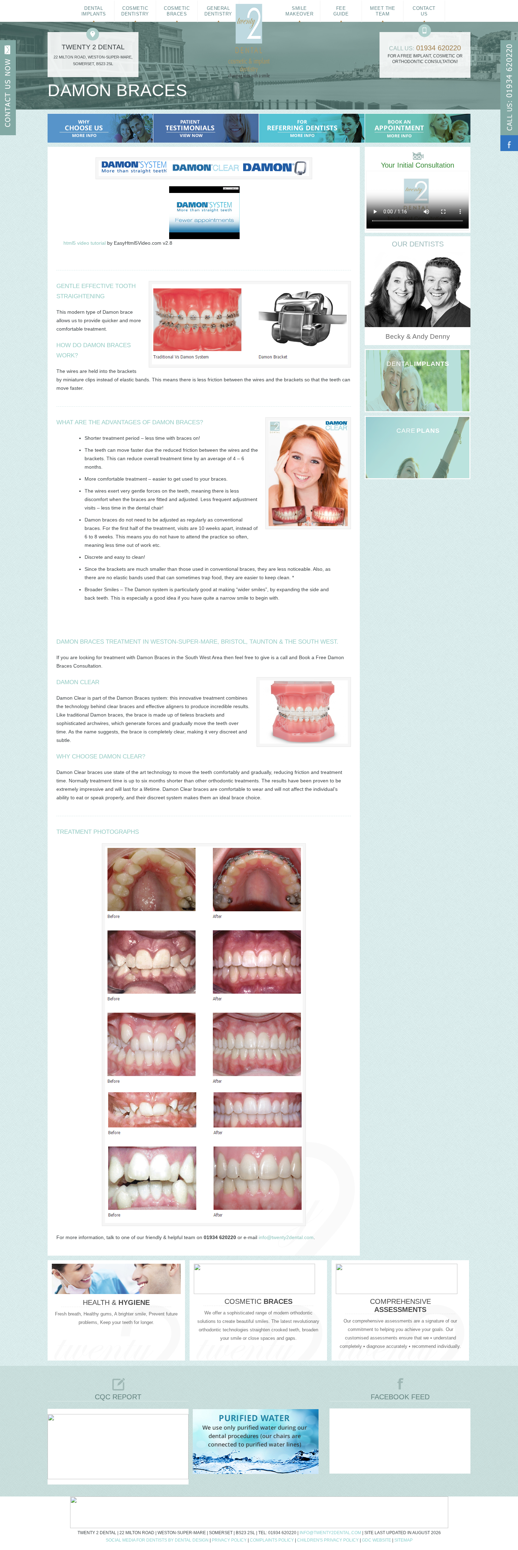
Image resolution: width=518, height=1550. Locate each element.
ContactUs (424, 11)
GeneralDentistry (218, 11)
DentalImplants (93, 11)
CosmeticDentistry (135, 11)
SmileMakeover (299, 11)
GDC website (376, 1540)
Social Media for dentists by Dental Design (157, 1540)
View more (408, 372)
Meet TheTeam (382, 11)
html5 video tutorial (84, 243)
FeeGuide (341, 11)
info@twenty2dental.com (286, 1237)
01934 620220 (438, 48)
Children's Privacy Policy (328, 1540)
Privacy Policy (230, 1540)
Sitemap (403, 1540)
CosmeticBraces (177, 11)
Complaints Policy (272, 1540)
